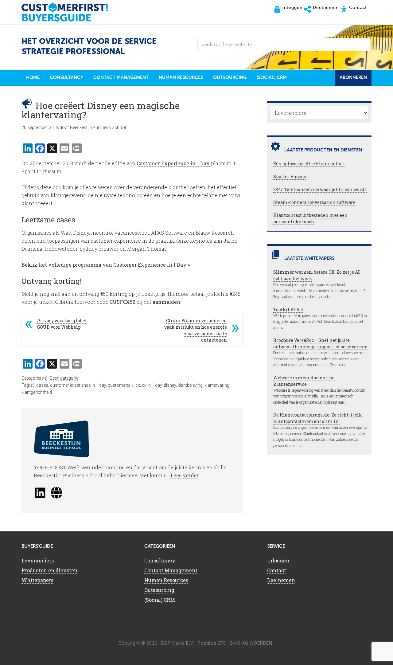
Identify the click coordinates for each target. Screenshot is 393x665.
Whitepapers (37, 580)
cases (42, 385)
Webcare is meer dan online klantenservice (304, 381)
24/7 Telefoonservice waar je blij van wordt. (320, 189)
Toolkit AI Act (288, 309)
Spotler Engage (289, 176)
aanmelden (166, 302)
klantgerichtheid (36, 392)
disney (170, 385)
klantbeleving (190, 385)
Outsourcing (159, 590)
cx (137, 385)
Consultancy (159, 560)
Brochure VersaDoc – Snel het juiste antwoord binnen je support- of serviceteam (320, 343)
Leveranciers (37, 560)
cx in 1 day (152, 385)
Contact (276, 570)
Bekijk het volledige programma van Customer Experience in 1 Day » (105, 264)
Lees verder (184, 475)
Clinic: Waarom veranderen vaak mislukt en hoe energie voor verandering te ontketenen (195, 330)
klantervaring (216, 385)
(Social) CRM (159, 600)
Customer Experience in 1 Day (173, 163)
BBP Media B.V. (177, 643)
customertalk (121, 385)
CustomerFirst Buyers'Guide (70, 12)
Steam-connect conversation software (314, 202)
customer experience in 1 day (78, 385)
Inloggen (278, 560)
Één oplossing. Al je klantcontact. (309, 163)
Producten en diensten (49, 570)
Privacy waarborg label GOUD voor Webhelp (62, 324)
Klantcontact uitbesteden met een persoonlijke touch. (310, 218)
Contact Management (170, 570)
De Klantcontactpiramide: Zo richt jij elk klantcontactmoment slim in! (317, 418)
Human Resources (166, 580)
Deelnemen (281, 580)
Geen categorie (63, 378)
